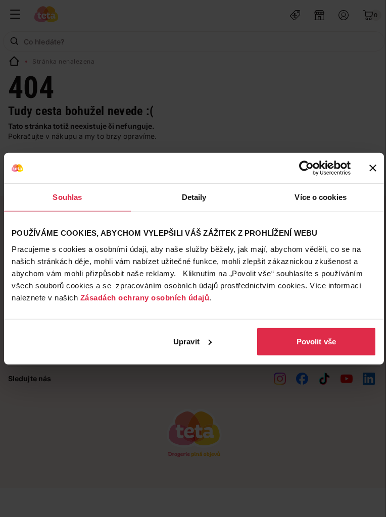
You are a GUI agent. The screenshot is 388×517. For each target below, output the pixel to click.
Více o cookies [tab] (320, 197)
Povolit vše (316, 341)
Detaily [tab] (194, 197)
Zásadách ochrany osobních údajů (145, 297)
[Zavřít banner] (372, 168)
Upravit (186, 341)
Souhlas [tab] (67, 197)
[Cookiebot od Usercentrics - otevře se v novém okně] (306, 168)
